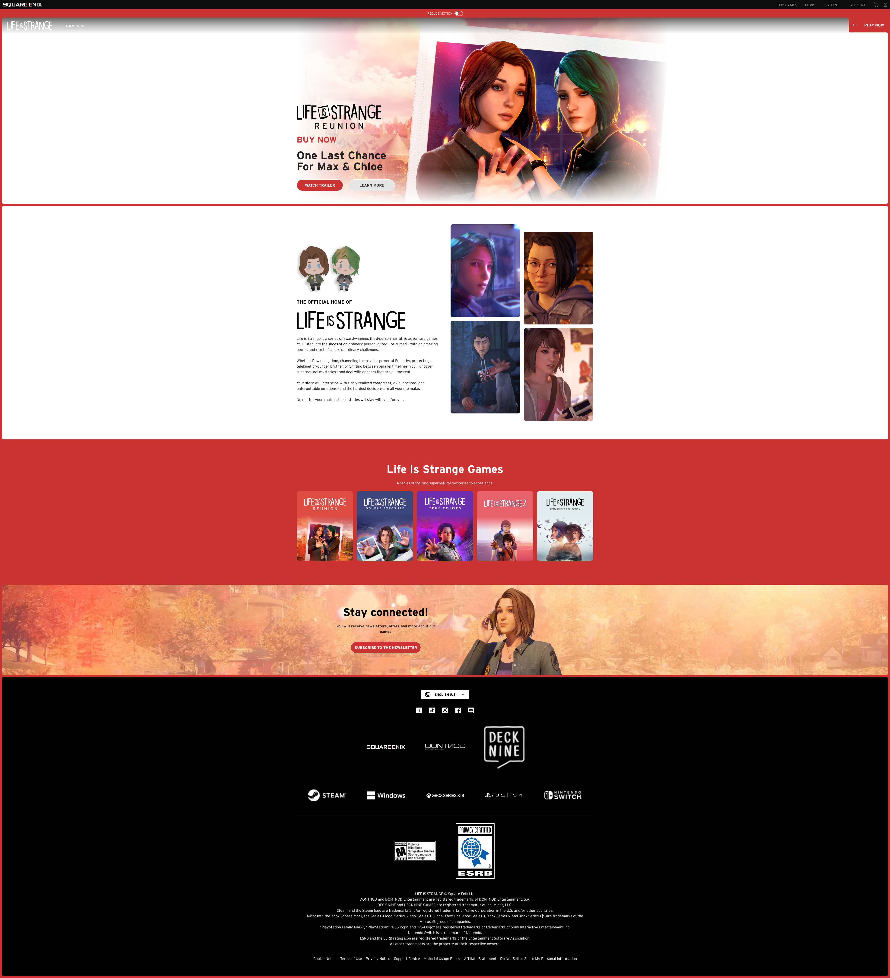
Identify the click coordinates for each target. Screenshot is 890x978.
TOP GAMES (787, 4)
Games (72, 26)
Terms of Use (351, 958)
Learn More (371, 185)
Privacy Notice (378, 958)
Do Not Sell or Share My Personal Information (538, 958)
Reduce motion (440, 13)
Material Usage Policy (442, 958)
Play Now (874, 25)
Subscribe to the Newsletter (386, 647)
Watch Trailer (320, 185)
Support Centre (407, 958)
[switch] (459, 13)
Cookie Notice (325, 958)
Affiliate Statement (480, 958)
